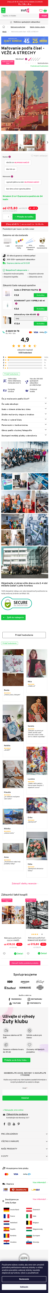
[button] (23, 628)
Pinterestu (34, 989)
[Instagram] (9, 1109)
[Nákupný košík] (44, 10)
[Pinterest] (18, 1109)
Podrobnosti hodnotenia (38, 66)
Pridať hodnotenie (11, 371)
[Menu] (3, 10)
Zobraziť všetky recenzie (23, 870)
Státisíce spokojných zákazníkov (26, 22)
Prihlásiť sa (24, 1084)
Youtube (16, 989)
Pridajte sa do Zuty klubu (15, 1046)
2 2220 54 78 (12, 328)
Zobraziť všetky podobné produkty (24, 949)
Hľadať (42, 16)
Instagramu (35, 985)
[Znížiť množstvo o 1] (11, 215)
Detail (19, 939)
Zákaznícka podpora (17, 1100)
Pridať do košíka (24, 214)
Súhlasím (24, 1287)
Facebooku (16, 985)
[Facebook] (4, 1109)
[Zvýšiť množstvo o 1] (11, 212)
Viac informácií (37, 1168)
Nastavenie (24, 1279)
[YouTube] (13, 1109)
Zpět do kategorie (15, 610)
